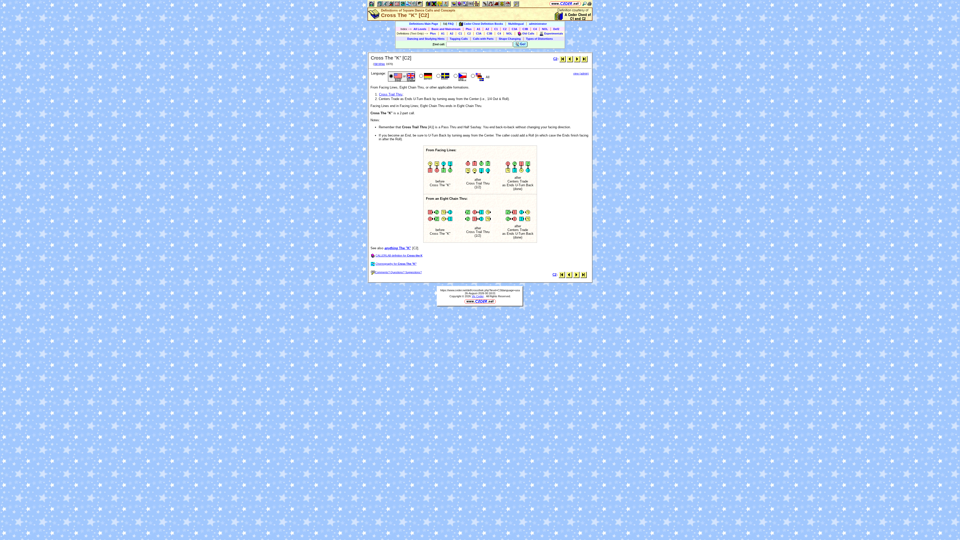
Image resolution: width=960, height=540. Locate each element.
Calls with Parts (483, 38)
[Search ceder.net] (584, 4)
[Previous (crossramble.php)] (570, 59)
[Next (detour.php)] (577, 59)
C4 (535, 29)
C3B (525, 29)
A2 (487, 29)
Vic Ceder (478, 296)
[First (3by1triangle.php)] (563, 59)
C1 (496, 29)
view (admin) (581, 73)
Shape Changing (510, 38)
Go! (522, 44)
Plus (469, 29)
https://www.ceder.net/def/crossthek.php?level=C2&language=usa (480, 290)
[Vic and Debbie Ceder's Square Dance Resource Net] (565, 4)
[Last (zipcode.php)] (584, 59)
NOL (545, 29)
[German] (425, 76)
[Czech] (459, 76)
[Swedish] (442, 76)
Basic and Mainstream (446, 29)
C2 (504, 29)
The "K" (397, 248)
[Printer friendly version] (590, 4)
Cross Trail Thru (390, 94)
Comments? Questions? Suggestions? (398, 272)
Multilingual (516, 23)
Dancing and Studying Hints (425, 38)
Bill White (379, 64)
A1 (478, 29)
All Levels (420, 29)
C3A (514, 29)
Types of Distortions (539, 38)
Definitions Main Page (423, 23)
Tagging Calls (459, 38)
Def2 (556, 29)
